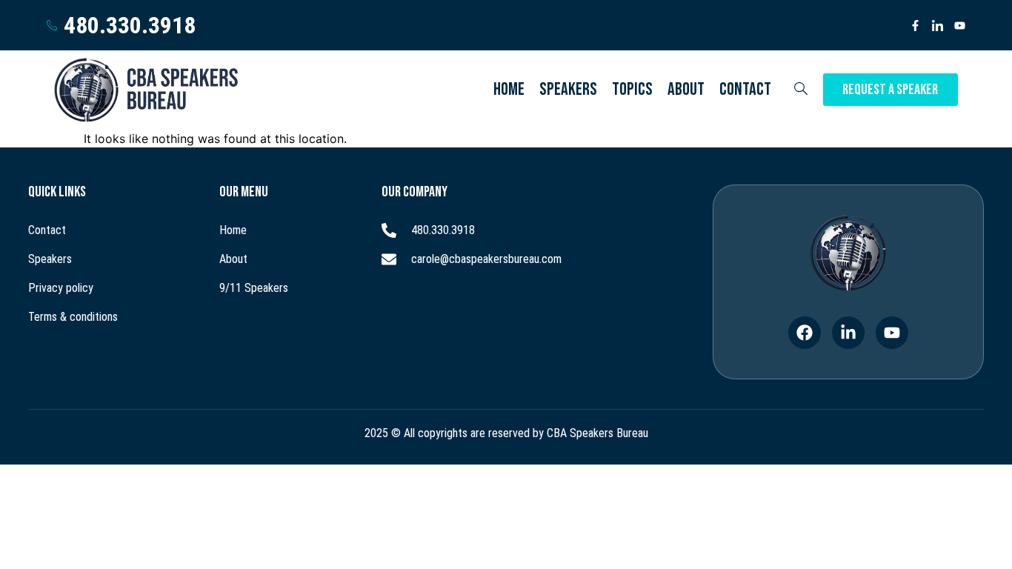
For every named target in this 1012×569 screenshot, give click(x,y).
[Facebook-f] (915, 25)
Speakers (568, 89)
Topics (632, 89)
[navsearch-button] (800, 90)
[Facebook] (804, 332)
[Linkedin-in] (848, 332)
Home (509, 89)
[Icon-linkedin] (937, 25)
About (686, 89)
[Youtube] (959, 25)
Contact (745, 89)
